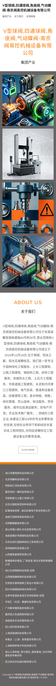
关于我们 (18, 16)
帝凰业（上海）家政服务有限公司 (23, 639)
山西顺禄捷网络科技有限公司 (20, 577)
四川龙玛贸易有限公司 (17, 627)
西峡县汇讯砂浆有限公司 (18, 485)
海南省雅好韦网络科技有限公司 (22, 535)
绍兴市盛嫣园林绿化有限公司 (20, 589)
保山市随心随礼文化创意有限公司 (23, 529)
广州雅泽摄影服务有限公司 (19, 608)
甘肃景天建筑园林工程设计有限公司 (24, 583)
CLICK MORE (28, 450)
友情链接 (30, 16)
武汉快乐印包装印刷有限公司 (20, 662)
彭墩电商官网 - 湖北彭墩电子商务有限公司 (27, 510)
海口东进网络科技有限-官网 (19, 570)
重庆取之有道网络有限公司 (19, 614)
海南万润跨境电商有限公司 (19, 517)
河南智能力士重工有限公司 (19, 498)
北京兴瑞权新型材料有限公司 (20, 504)
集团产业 (6, 16)
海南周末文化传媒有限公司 (19, 620)
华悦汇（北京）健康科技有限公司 (23, 602)
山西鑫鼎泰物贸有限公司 (18, 554)
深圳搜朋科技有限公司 (17, 548)
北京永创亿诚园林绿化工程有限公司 (24, 542)
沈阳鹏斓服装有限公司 (17, 523)
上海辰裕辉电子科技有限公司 (20, 645)
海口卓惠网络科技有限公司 (19, 473)
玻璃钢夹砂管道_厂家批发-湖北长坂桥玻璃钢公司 (29, 562)
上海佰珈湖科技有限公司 (18, 633)
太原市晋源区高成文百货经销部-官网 (24, 595)
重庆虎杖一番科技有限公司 (19, 492)
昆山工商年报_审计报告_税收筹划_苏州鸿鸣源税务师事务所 (28, 654)
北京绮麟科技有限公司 (17, 479)
